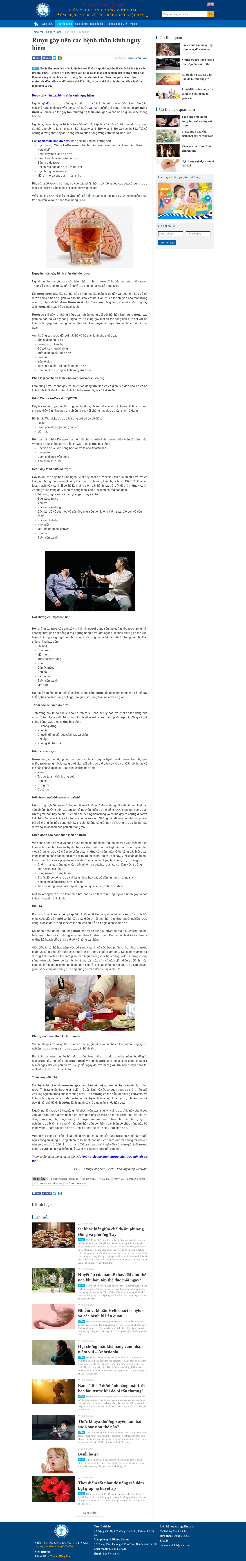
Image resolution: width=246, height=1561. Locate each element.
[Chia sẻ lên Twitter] (54, 58)
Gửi (37, 58)
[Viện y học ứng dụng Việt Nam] (61, 1531)
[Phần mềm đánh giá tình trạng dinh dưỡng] (185, 201)
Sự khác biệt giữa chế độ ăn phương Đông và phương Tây (111, 1232)
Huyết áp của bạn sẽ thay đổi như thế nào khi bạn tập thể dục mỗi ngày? (112, 1277)
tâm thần (119, 1179)
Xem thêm (90, 1512)
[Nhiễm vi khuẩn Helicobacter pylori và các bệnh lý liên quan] (53, 1316)
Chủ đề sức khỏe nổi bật (89, 23)
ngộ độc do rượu (51, 103)
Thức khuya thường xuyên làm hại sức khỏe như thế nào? (109, 1424)
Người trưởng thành (137, 57)
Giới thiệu (47, 23)
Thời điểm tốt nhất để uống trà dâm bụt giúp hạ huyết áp (111, 1486)
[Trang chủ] (36, 23)
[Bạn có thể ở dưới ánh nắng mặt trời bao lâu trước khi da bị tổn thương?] (53, 1391)
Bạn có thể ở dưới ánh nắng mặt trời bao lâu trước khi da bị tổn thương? (111, 1388)
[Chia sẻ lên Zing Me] (60, 58)
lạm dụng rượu (136, 1179)
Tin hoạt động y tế (116, 23)
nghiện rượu (89, 1179)
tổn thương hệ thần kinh (48, 1184)
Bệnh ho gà (88, 1454)
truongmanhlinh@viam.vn (175, 1545)
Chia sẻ (47, 58)
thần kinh (104, 1179)
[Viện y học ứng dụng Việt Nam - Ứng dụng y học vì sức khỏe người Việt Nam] (43, 10)
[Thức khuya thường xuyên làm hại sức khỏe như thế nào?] (53, 1427)
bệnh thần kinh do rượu (54, 140)
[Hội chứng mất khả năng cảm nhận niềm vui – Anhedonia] (53, 1352)
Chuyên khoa (64, 23)
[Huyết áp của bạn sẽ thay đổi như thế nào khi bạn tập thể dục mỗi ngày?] (53, 1280)
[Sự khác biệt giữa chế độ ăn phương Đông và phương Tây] (53, 1235)
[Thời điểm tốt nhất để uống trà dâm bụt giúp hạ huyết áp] (53, 1489)
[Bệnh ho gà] (53, 1460)
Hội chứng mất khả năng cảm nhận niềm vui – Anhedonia (110, 1349)
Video (133, 23)
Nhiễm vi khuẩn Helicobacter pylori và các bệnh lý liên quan (111, 1313)
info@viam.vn (111, 1553)
